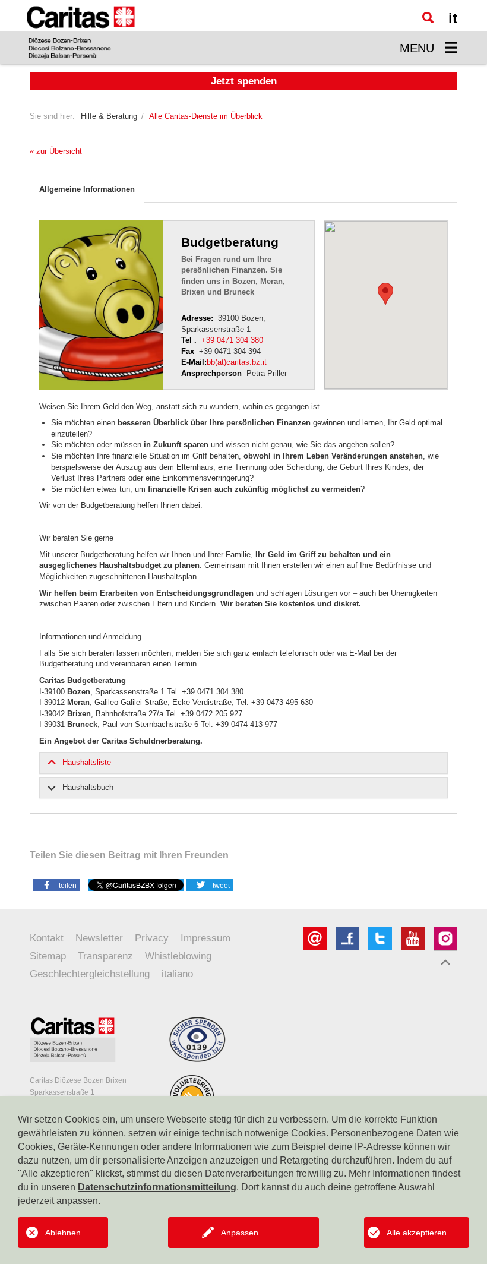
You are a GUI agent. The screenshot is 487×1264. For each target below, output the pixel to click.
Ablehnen (63, 1232)
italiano (177, 973)
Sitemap (48, 956)
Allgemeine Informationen (87, 189)
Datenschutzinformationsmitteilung (157, 1187)
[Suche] (428, 17)
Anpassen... (243, 1232)
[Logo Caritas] (81, 32)
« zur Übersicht (56, 151)
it (452, 18)
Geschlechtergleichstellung (90, 973)
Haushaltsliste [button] (86, 762)
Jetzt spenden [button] (244, 81)
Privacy (152, 938)
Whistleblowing (178, 956)
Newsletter (99, 938)
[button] (56, 884)
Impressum (205, 938)
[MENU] (451, 47)
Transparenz (105, 956)
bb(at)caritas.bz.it (237, 362)
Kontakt (47, 938)
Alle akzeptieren (417, 1232)
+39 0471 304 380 (232, 340)
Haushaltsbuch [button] (87, 787)
